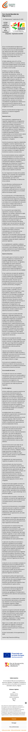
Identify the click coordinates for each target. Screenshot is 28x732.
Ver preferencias (14, 727)
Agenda (14, 699)
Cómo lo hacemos (14, 697)
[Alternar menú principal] (24, 4)
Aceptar (14, 719)
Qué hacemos (14, 695)
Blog (14, 700)
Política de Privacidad (16, 730)
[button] (26, 703)
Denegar (14, 723)
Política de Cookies (6, 730)
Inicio (14, 692)
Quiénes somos (14, 694)
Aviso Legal (23, 730)
